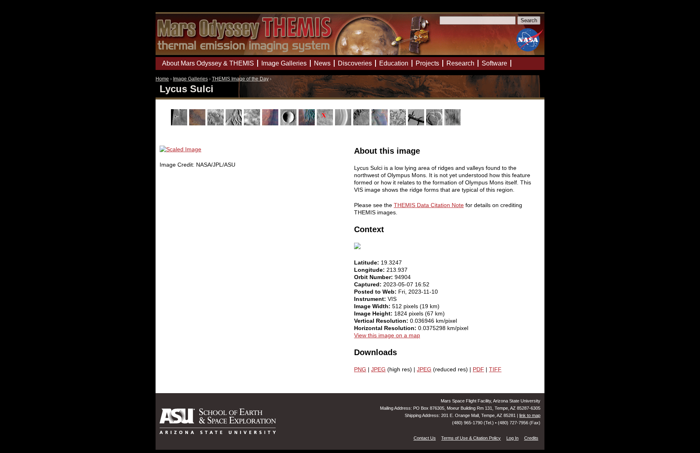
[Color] (271, 123)
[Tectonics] (417, 123)
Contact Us (425, 438)
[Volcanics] (435, 123)
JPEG (378, 369)
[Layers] (344, 123)
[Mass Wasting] (362, 123)
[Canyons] (216, 123)
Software (494, 63)
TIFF (495, 369)
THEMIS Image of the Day (240, 79)
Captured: (368, 284)
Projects (427, 63)
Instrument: (371, 299)
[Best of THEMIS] (198, 123)
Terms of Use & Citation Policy (471, 438)
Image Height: (374, 313)
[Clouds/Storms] (253, 123)
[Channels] (235, 123)
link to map (529, 415)
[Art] (180, 123)
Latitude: (367, 262)
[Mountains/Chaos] (380, 123)
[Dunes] (308, 123)
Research (460, 63)
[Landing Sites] (326, 123)
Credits (531, 438)
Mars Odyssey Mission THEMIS (179, 10)
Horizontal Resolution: (386, 328)
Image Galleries (190, 79)
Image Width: (373, 306)
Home (162, 79)
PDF (478, 369)
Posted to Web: (376, 291)
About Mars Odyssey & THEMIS (208, 63)
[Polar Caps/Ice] (399, 123)
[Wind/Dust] (453, 123)
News (322, 63)
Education (393, 63)
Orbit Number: (374, 277)
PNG (360, 369)
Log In (512, 438)
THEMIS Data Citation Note (429, 205)
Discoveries (355, 63)
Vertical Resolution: (382, 321)
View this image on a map (387, 335)
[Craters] (289, 123)
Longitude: (370, 270)
